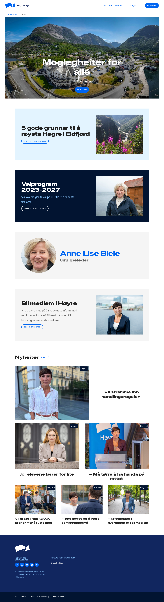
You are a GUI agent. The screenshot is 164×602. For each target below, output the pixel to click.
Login (133, 5)
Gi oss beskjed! (57, 563)
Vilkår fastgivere (59, 597)
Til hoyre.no (12, 14)
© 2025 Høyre (21, 597)
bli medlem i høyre (32, 327)
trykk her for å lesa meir (35, 141)
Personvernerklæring (40, 597)
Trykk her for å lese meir (35, 208)
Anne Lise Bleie (90, 253)
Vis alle (45, 357)
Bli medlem (82, 90)
